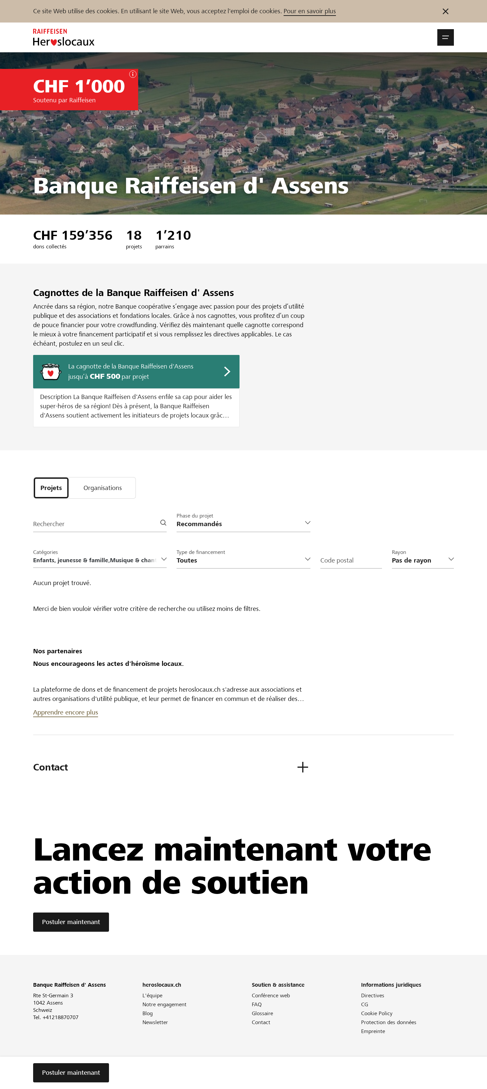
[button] (445, 37)
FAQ (257, 1004)
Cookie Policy (377, 1013)
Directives (372, 995)
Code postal (336, 560)
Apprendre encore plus (65, 712)
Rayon (399, 552)
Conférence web (271, 995)
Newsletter (155, 1022)
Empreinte (373, 1031)
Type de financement (201, 552)
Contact (261, 1022)
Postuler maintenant (71, 922)
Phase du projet (195, 516)
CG (364, 1004)
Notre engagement (164, 1004)
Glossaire (262, 1013)
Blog (147, 1013)
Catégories (45, 552)
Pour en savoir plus (310, 11)
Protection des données (388, 1022)
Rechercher (49, 524)
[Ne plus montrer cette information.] (445, 11)
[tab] (51, 488)
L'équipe (152, 995)
